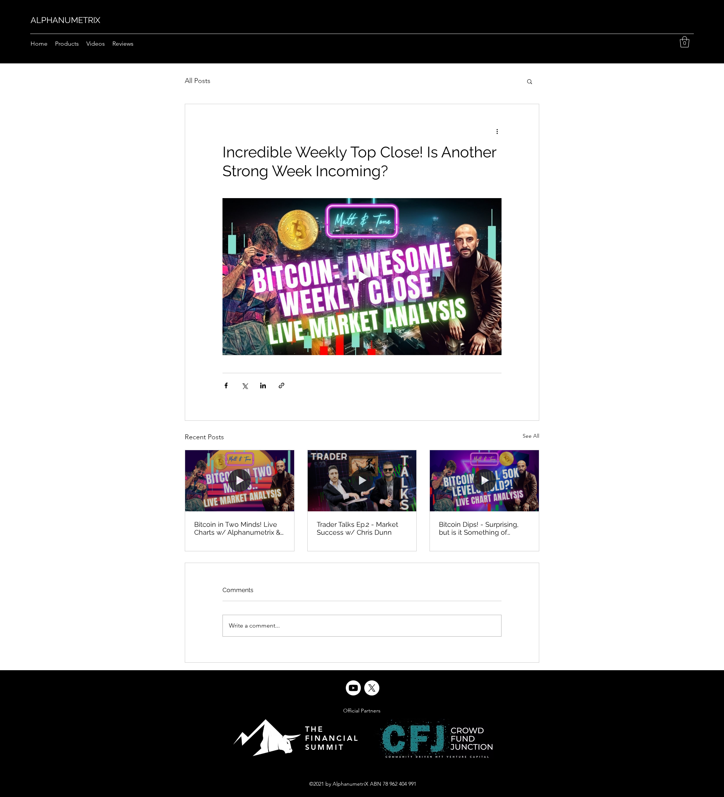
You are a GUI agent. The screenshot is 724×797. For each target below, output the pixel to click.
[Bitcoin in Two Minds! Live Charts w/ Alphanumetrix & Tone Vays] (239, 480)
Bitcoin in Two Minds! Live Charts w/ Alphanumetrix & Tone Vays (237, 528)
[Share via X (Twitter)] (244, 385)
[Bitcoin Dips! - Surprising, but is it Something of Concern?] (484, 480)
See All (531, 435)
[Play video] (362, 276)
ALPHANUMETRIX (65, 20)
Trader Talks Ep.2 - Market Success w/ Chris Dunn (357, 528)
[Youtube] (353, 687)
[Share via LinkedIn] (263, 385)
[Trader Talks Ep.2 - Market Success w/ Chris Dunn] (362, 480)
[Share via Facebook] (226, 385)
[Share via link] (281, 385)
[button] (684, 42)
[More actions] (497, 131)
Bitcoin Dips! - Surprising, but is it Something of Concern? (478, 528)
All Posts (197, 81)
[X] (371, 687)
